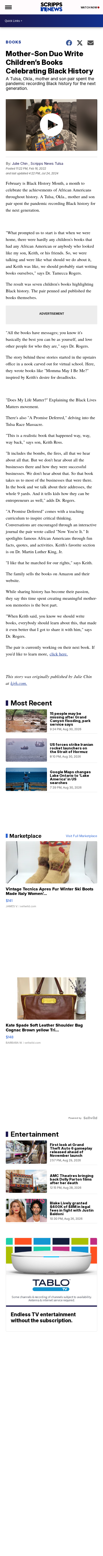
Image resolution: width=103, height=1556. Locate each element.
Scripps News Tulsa (46, 163)
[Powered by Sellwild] (90, 1118)
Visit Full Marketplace (81, 836)
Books (13, 42)
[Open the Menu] (8, 7)
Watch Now (89, 7)
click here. (59, 654)
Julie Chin (20, 163)
